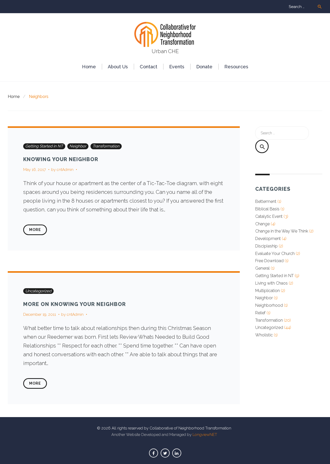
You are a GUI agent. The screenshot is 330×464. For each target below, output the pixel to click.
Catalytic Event (269, 216)
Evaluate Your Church (275, 253)
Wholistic (264, 335)
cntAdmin (65, 169)
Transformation (106, 146)
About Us (118, 66)
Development (268, 238)
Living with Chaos (271, 283)
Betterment (265, 201)
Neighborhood (269, 305)
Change (262, 223)
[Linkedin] (176, 453)
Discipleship (266, 246)
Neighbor (77, 146)
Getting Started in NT (44, 146)
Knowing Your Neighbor (60, 159)
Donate (204, 66)
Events (176, 66)
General (262, 268)
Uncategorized (38, 291)
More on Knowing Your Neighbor (74, 304)
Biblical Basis (267, 208)
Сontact (148, 66)
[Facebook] (153, 453)
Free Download (269, 260)
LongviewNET (205, 434)
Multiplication (267, 290)
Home (89, 66)
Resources (236, 66)
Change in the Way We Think (281, 231)
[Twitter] (165, 453)
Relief (260, 312)
